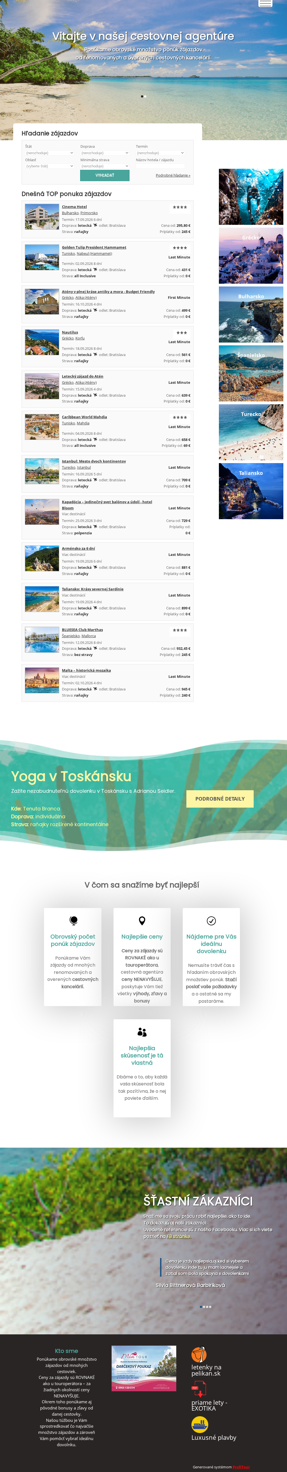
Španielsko (71, 635)
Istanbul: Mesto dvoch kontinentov (94, 461)
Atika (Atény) (86, 297)
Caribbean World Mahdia (84, 416)
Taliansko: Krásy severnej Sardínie (93, 588)
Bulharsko (70, 212)
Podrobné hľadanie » (173, 175)
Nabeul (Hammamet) (94, 253)
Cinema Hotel (74, 206)
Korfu (80, 338)
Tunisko (68, 253)
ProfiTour (241, 1466)
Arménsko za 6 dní (78, 548)
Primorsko (89, 212)
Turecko (68, 467)
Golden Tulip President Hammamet (94, 247)
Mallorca (89, 635)
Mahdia (83, 423)
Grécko (68, 297)
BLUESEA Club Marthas (82, 629)
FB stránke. (179, 1236)
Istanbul (84, 467)
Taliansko (251, 473)
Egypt (251, 178)
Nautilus (70, 332)
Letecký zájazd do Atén (82, 376)
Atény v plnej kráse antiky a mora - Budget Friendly (108, 291)
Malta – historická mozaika (86, 670)
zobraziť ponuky (143, 69)
